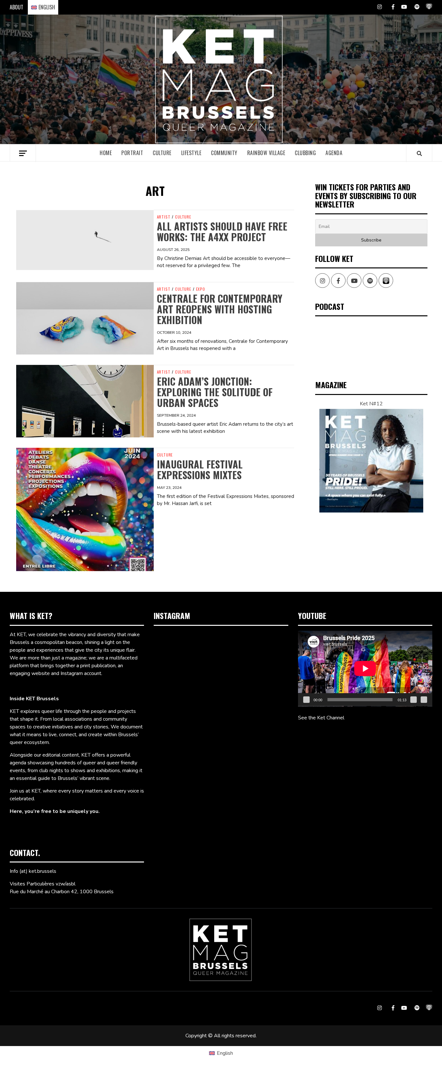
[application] (365, 668)
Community (224, 153)
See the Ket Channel (321, 717)
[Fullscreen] (424, 699)
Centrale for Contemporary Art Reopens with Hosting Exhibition (219, 309)
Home (106, 153)
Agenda (334, 153)
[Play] (306, 699)
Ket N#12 (371, 403)
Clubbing (305, 153)
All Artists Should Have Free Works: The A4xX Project (222, 231)
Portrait (132, 153)
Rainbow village (266, 153)
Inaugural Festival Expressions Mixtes (200, 469)
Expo (200, 289)
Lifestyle (191, 153)
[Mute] (413, 699)
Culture (162, 153)
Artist (164, 217)
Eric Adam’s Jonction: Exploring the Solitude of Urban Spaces (214, 392)
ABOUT (16, 7)
